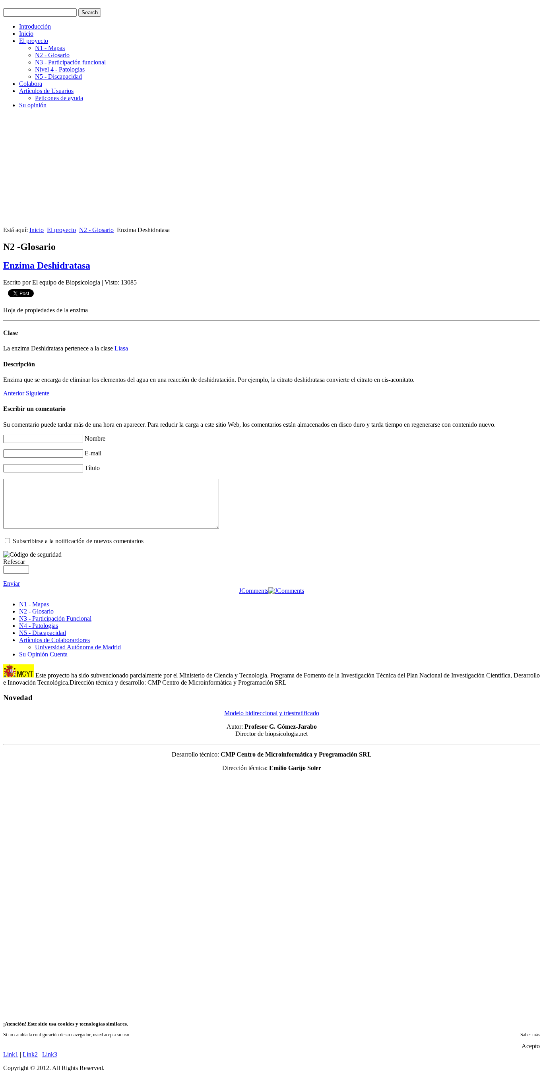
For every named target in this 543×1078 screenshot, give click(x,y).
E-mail (93, 453)
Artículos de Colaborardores (54, 640)
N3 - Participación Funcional (55, 618)
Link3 (49, 1054)
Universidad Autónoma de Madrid (78, 647)
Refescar (14, 561)
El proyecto (33, 40)
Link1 (10, 1054)
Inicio (26, 33)
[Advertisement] (241, 170)
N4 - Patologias (38, 625)
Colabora (30, 83)
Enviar (11, 583)
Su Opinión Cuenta (43, 654)
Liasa (121, 348)
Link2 (30, 1054)
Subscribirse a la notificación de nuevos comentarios (78, 541)
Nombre (95, 438)
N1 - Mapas (50, 48)
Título (92, 467)
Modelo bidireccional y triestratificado (271, 713)
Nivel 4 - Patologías (60, 69)
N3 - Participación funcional (70, 62)
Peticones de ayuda (59, 98)
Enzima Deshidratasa (46, 265)
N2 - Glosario (52, 55)
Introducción (35, 26)
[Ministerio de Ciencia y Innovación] (18, 675)
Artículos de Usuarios (46, 90)
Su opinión (33, 105)
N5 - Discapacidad (58, 76)
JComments (253, 590)
